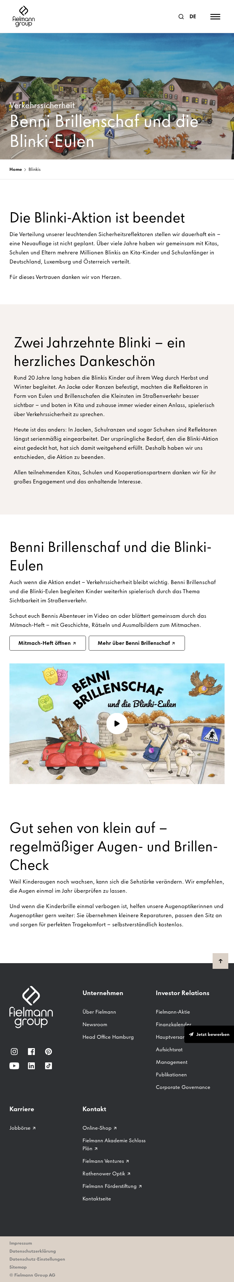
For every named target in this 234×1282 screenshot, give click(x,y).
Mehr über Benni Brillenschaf (134, 643)
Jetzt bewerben (212, 1034)
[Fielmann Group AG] (23, 16)
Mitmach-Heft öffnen (44, 643)
